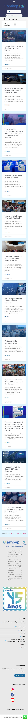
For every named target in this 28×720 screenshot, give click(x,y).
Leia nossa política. (15, 709)
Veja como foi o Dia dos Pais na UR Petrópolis (13, 217)
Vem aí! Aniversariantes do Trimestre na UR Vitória (14, 48)
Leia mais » (7, 64)
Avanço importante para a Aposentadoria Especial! (13, 301)
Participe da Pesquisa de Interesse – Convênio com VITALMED (14, 90)
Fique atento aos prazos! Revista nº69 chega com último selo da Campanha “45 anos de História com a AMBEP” (14, 426)
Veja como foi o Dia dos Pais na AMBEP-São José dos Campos (14, 382)
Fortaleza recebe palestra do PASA (11, 342)
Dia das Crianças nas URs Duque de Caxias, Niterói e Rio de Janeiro (14, 510)
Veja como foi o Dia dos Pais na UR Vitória (13, 177)
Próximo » (23, 533)
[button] (14, 1)
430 (18, 533)
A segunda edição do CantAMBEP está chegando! (12, 469)
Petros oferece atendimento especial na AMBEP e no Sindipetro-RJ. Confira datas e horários (14, 133)
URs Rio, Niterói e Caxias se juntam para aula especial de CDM (14, 258)
